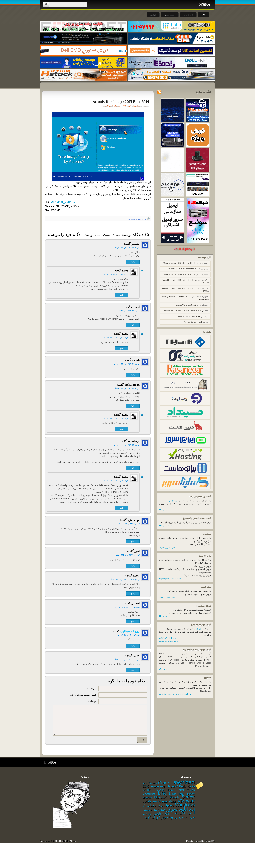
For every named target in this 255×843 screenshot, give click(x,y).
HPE (162, 786)
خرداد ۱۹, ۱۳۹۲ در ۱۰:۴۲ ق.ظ (127, 364)
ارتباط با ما (188, 15)
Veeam (172, 801)
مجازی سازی (155, 813)
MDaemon (147, 798)
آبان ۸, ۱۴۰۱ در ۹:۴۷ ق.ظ (129, 635)
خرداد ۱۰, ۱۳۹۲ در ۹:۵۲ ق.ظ (116, 274)
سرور (172, 809)
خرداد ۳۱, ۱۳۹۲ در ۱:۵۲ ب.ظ (115, 480)
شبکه (163, 809)
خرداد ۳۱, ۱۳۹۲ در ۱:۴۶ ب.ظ (115, 418)
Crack (164, 782)
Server (188, 796)
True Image (141, 219)
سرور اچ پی (174, 500)
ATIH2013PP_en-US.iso (62, 202)
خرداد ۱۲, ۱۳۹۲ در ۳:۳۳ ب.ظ (115, 337)
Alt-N (144, 783)
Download (183, 782)
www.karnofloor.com (168, 641)
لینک (191, 813)
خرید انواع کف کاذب (167, 638)
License (148, 793)
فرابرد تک (163, 669)
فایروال (156, 810)
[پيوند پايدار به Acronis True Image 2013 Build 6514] (120, 101)
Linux (172, 793)
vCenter (163, 801)
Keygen (160, 790)
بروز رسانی (155, 805)
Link (162, 792)
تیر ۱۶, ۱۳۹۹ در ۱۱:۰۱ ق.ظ (128, 555)
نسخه (185, 817)
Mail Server (187, 793)
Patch (174, 797)
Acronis (131, 219)
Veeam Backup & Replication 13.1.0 (179, 263)
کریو (148, 817)
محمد (140, 106)
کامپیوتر (105, 106)
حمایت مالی (170, 15)
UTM (154, 801)
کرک (156, 816)
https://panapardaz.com (170, 578)
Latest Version (186, 790)
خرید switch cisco (167, 597)
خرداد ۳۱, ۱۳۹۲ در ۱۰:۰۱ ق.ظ (127, 445)
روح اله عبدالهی (130, 631)
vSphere (169, 805)
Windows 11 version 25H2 (189, 316)
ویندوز (167, 816)
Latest (171, 790)
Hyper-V (172, 786)
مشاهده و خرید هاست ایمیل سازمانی (175, 694)
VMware (186, 800)
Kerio (182, 786)
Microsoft (160, 797)
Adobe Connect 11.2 (193, 322)
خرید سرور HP (165, 510)
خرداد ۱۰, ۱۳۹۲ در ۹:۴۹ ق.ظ (127, 247)
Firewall (155, 786)
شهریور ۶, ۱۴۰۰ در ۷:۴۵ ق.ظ (127, 607)
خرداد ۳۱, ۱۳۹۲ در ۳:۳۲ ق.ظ (127, 388)
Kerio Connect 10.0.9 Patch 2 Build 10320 (182, 310)
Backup (152, 783)
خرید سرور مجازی (167, 547)
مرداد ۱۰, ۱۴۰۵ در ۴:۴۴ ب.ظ (127, 659)
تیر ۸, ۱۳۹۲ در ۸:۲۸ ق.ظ (129, 524)
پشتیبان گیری (114, 106)
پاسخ (133, 262)
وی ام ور (177, 817)
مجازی (167, 813)
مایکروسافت (179, 813)
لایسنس (147, 809)
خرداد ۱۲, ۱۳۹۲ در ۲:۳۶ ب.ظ (127, 311)
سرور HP (163, 616)
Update (146, 801)
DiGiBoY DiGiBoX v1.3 (186, 305)
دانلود (184, 809)
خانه (203, 15)
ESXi (145, 786)
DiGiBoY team (69, 841)
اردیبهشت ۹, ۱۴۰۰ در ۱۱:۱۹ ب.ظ (125, 579)
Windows (185, 804)
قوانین (153, 15)
